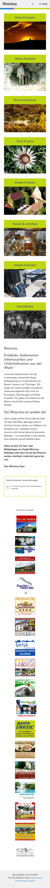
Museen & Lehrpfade (25, 224)
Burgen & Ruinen (25, 182)
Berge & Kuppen (25, 17)
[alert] (25, 487)
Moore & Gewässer (25, 100)
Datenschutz (20, 880)
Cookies (31, 880)
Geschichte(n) (25, 306)
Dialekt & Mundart (25, 265)
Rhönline (10, 3)
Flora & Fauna (25, 141)
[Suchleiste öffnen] (32, 4)
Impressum (36, 877)
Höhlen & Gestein (25, 59)
